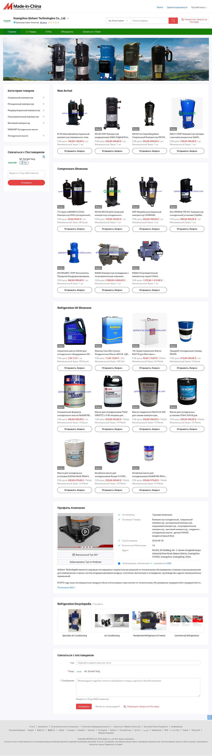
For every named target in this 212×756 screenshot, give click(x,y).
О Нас (49, 31)
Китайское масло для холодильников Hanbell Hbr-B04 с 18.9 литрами (148, 476)
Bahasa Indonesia (106, 733)
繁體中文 (51, 730)
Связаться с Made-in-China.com (127, 726)
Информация (177, 726)
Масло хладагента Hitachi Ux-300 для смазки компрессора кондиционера (148, 415)
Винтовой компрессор (19, 123)
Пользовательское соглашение (65, 726)
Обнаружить (67, 31)
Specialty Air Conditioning (74, 635)
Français (71, 730)
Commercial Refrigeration (187, 635)
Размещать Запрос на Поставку (141, 706)
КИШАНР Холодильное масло (23, 129)
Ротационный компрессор (21, 103)
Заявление (43, 726)
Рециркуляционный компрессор (24, 110)
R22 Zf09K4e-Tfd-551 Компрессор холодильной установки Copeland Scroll (186, 215)
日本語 (61, 730)
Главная (12, 31)
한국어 (137, 730)
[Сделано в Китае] (23, 6)
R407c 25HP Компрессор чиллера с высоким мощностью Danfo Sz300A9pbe (187, 137)
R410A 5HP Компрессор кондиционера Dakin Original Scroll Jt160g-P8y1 (112, 137)
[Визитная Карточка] (44, 156)
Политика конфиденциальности (96, 726)
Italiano (113, 730)
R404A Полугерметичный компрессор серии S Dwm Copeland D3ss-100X (145, 276)
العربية (146, 730)
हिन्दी (166, 730)
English (31, 730)
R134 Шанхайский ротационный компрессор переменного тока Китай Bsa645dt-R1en (73, 137)
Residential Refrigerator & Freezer (149, 635)
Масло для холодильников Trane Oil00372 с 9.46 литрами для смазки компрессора (111, 415)
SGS (169, 563)
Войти (160, 7)
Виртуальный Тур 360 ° (87, 554)
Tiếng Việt (195, 730)
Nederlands (156, 730)
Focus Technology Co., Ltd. (103, 739)
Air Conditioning (112, 635)
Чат (25, 162)
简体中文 (41, 730)
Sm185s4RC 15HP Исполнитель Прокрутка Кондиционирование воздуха (73, 276)
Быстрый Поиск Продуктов (156, 726)
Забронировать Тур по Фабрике (85, 561)
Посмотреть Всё (65, 587)
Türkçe (185, 730)
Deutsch (91, 730)
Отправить (84, 706)
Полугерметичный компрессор (23, 116)
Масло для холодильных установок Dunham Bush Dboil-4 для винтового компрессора (73, 476)
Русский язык (125, 730)
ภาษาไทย (175, 730)
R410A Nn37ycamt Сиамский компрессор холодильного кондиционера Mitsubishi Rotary (111, 215)
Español (81, 730)
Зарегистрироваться (177, 7)
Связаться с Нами (92, 31)
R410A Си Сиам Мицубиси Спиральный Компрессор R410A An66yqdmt (148, 137)
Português (102, 730)
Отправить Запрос (74, 151)
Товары (32, 31)
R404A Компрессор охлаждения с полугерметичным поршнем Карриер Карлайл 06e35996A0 (112, 276)
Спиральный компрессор (20, 97)
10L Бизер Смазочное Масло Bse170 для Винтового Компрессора (146, 354)
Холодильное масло (18, 135)
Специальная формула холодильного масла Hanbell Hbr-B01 (74, 415)
